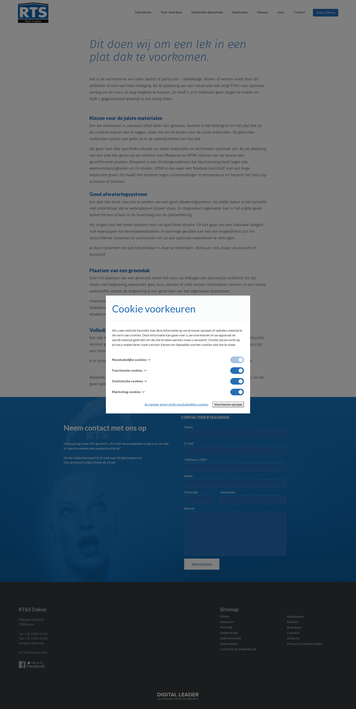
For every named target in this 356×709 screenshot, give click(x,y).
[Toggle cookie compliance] (237, 370)
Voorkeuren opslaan (228, 404)
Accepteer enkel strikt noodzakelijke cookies (176, 404)
